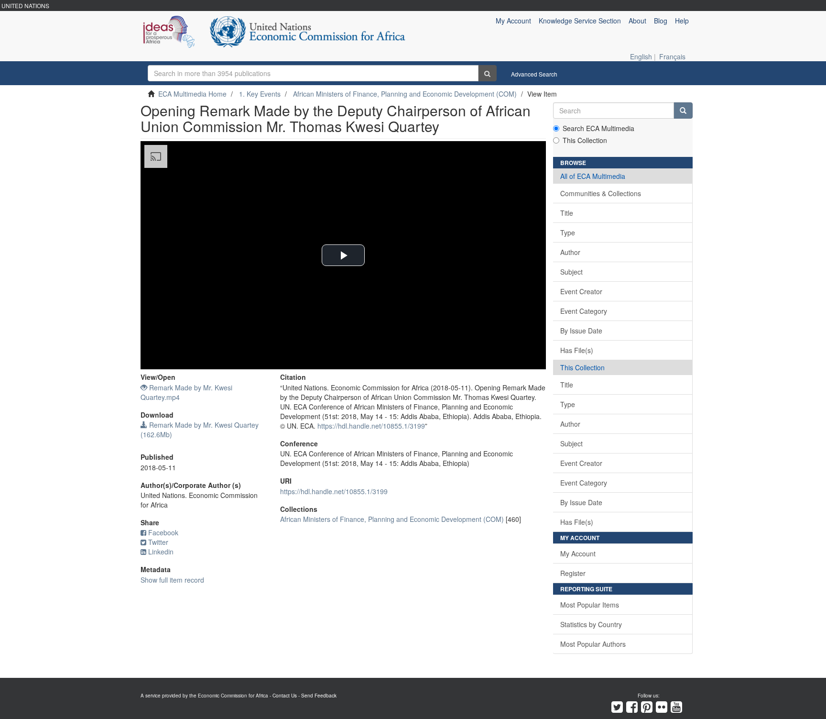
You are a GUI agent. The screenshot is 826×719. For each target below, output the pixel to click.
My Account (578, 553)
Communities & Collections (600, 193)
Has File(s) (576, 350)
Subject (571, 272)
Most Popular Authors (593, 644)
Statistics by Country (591, 624)
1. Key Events (260, 94)
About (637, 20)
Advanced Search (534, 74)
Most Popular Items (589, 604)
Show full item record (172, 580)
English (641, 56)
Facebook (163, 532)
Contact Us (284, 695)
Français (672, 56)
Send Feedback (319, 695)
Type (567, 232)
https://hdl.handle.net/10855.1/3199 (371, 426)
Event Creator (581, 291)
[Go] (487, 73)
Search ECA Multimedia (598, 128)
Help (682, 20)
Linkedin (161, 551)
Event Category (583, 311)
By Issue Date (581, 330)
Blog (660, 20)
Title (566, 213)
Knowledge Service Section (580, 20)
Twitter (158, 542)
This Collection (585, 140)
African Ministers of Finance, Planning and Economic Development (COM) (405, 94)
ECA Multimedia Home (192, 94)
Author (570, 252)
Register (573, 573)
